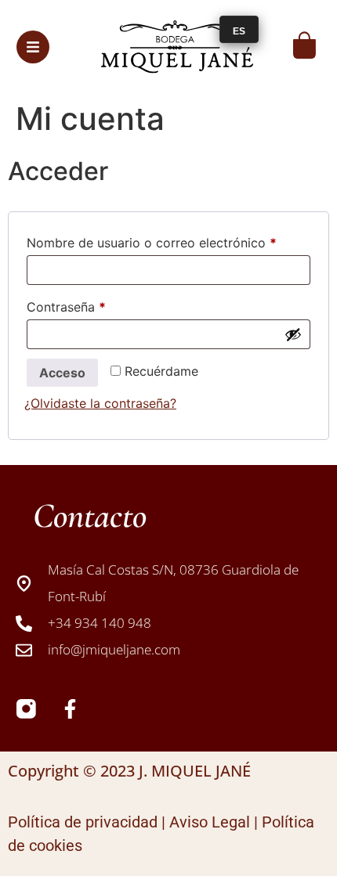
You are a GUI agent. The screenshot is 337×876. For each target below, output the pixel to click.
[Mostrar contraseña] (293, 334)
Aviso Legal (209, 822)
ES (239, 31)
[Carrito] (304, 45)
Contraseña (99, 304)
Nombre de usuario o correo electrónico (168, 240)
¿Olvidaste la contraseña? (100, 403)
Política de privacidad (83, 822)
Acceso (62, 372)
